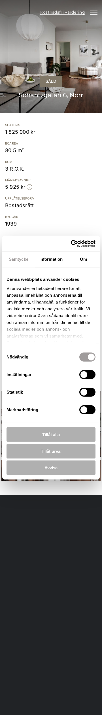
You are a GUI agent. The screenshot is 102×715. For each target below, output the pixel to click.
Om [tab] (83, 259)
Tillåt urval (51, 451)
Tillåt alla (51, 434)
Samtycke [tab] (18, 259)
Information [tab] (51, 259)
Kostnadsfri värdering (62, 12)
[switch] (87, 374)
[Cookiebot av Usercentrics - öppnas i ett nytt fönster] (71, 243)
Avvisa (51, 467)
